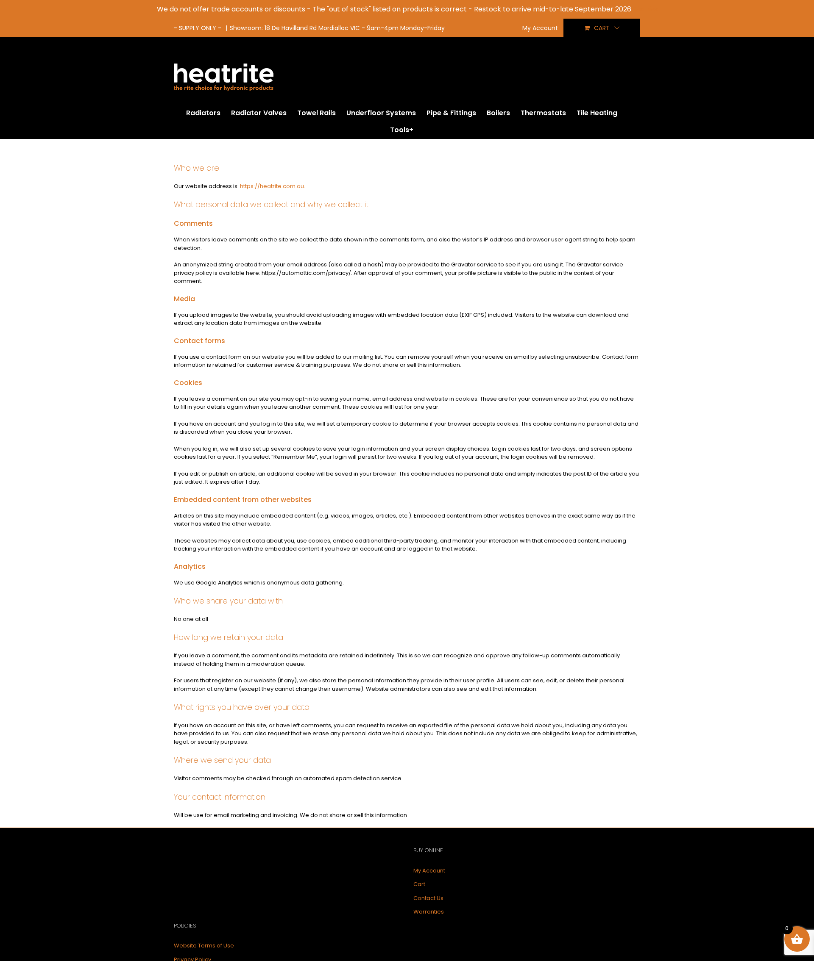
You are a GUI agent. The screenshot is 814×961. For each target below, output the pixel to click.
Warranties (428, 912)
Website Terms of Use (204, 946)
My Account (429, 871)
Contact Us (428, 898)
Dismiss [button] (645, 9)
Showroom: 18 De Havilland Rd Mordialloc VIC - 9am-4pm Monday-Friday (337, 28)
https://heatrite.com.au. (272, 186)
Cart (419, 884)
